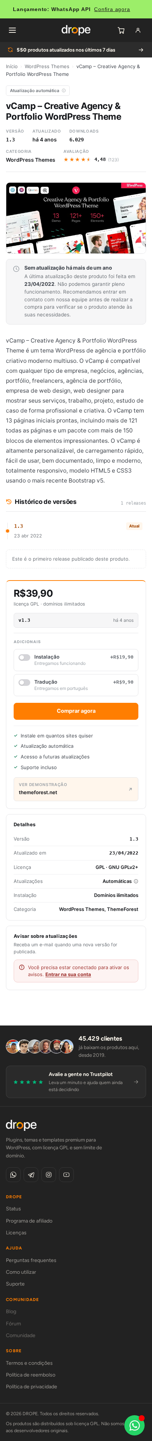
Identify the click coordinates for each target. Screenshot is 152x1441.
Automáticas (117, 881)
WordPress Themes (47, 66)
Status (13, 1209)
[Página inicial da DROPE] (76, 30)
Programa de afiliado (29, 1221)
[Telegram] (31, 1174)
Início (12, 66)
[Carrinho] (121, 30)
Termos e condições (29, 1363)
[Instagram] (48, 1174)
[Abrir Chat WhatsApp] (134, 1425)
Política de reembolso (30, 1375)
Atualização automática (35, 90)
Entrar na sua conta (68, 974)
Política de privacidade (31, 1387)
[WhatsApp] (13, 1174)
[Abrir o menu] (12, 30)
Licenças (16, 1233)
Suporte (15, 1284)
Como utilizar (21, 1272)
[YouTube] (66, 1174)
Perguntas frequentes (31, 1260)
